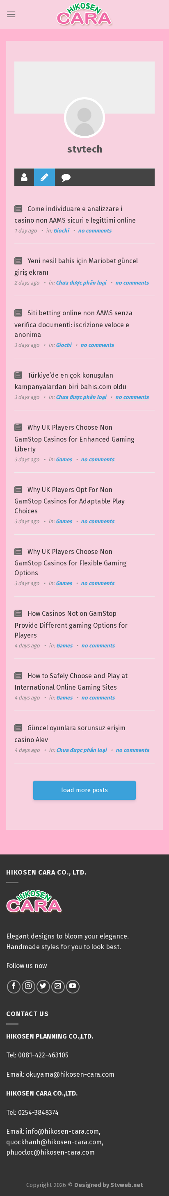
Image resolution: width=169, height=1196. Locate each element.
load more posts (84, 790)
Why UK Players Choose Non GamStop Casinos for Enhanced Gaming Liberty (74, 438)
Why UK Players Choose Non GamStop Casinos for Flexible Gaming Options (70, 562)
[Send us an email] (58, 986)
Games (64, 459)
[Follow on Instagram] (28, 986)
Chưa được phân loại (81, 283)
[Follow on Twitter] (43, 986)
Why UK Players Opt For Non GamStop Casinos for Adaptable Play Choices (69, 500)
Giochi (61, 231)
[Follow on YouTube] (73, 986)
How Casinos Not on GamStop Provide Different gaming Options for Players (71, 624)
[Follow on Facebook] (14, 986)
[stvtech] (84, 117)
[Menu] (11, 14)
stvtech (84, 149)
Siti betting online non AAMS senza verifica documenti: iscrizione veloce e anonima (73, 323)
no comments (94, 231)
